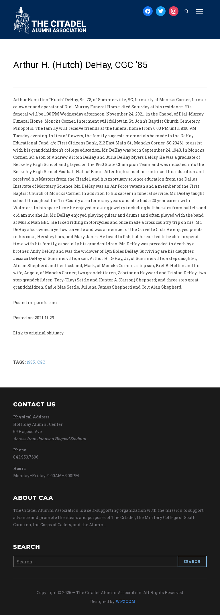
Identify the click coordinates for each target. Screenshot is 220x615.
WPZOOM (125, 601)
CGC (41, 362)
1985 (30, 362)
